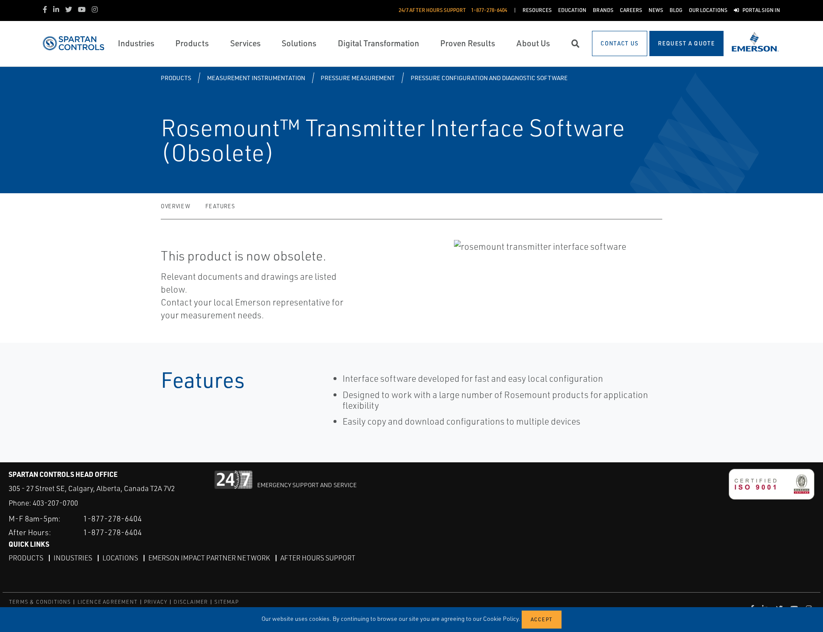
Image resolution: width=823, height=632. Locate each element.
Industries (73, 558)
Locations (120, 558)
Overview (175, 206)
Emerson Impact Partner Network (209, 558)
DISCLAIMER (191, 602)
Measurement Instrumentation (256, 77)
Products (176, 77)
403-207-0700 (55, 502)
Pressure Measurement (358, 77)
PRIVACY (155, 602)
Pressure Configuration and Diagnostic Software (489, 77)
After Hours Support (317, 558)
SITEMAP (226, 602)
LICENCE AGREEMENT (108, 602)
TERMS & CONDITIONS (40, 602)
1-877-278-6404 (112, 518)
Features (220, 206)
